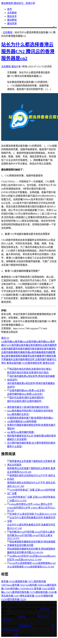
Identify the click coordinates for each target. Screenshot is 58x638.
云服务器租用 (49, 345)
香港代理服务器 (47, 356)
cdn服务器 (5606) (35, 585)
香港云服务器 (32, 356)
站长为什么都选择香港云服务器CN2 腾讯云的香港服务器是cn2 (27, 51)
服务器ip (27, 352)
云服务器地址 (35, 345)
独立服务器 (7, 356)
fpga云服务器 (29, 341)
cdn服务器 (6, 341)
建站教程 (12, 20)
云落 (15, 635)
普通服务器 (17, 352)
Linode (21, 616)
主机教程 (12, 12)
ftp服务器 (41, 341)
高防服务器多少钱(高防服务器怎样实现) (28, 407)
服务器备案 (37, 352)
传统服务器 (21, 348)
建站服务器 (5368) (45, 592)
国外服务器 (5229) (16, 599)
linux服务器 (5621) (16, 585)
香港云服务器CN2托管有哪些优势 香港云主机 (31, 363)
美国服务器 (19, 356)
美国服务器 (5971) (24, 581)
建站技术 (12, 16)
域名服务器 (45, 348)
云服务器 (23, 345)
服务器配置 (49, 352)
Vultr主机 (6, 619)
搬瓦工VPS (43, 616)
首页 (9, 9)
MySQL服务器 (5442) (37, 588)
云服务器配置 (8, 348)
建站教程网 (25, 625)
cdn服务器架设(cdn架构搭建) (22, 421)
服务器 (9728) (8, 581)
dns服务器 (17, 341)
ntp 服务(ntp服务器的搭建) (20, 432)
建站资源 (12, 23)
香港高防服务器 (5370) (24, 592)
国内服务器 (33, 348)
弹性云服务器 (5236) (30, 595)
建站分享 (16, 66)
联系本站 (44, 609)
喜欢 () (5, 338)
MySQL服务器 (11, 345)
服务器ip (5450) (18, 588)
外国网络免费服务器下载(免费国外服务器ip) (30, 418)
